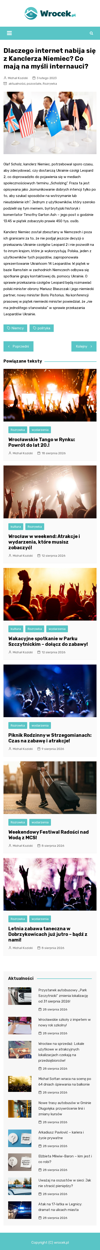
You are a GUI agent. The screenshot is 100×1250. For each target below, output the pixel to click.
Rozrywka (50, 83)
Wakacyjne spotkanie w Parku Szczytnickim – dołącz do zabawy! (48, 641)
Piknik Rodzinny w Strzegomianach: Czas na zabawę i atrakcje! (50, 738)
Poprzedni (21, 346)
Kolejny (81, 346)
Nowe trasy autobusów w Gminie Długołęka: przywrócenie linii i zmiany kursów (64, 1108)
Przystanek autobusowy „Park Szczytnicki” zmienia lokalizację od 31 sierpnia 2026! (63, 995)
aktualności (17, 83)
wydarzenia (40, 430)
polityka (44, 328)
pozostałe (34, 83)
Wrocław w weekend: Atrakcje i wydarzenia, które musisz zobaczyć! (44, 542)
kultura (16, 526)
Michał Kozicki (18, 78)
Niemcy (18, 328)
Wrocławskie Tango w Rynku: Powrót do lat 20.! (41, 442)
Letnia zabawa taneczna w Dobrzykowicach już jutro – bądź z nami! (47, 934)
